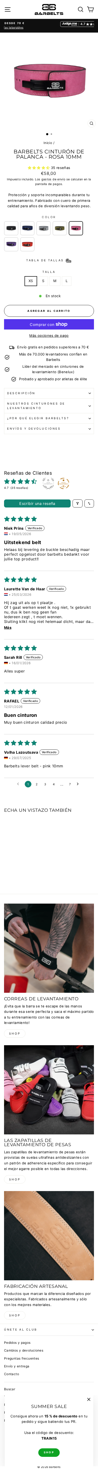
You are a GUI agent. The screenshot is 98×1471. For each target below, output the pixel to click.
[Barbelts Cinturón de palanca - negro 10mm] (11, 228)
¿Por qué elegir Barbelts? (38, 418)
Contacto (11, 1374)
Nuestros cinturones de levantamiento (36, 406)
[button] (39, 168)
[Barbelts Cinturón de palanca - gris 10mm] (43, 228)
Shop (14, 1033)
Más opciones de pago (49, 336)
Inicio (48, 143)
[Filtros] (78, 503)
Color (49, 217)
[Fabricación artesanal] (49, 1235)
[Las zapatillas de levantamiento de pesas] (49, 1089)
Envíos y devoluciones (34, 428)
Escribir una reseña (37, 503)
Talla (49, 272)
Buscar (9, 1389)
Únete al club (20, 1329)
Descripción (21, 393)
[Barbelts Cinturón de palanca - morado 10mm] (11, 244)
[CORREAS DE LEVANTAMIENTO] (49, 948)
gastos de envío (53, 179)
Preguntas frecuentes (21, 1358)
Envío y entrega (16, 1366)
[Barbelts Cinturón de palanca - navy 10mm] (27, 228)
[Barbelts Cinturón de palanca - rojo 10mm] (27, 244)
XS (31, 281)
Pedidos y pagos (17, 1342)
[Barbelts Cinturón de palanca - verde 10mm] (60, 228)
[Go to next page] (79, 784)
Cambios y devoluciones (23, 1350)
